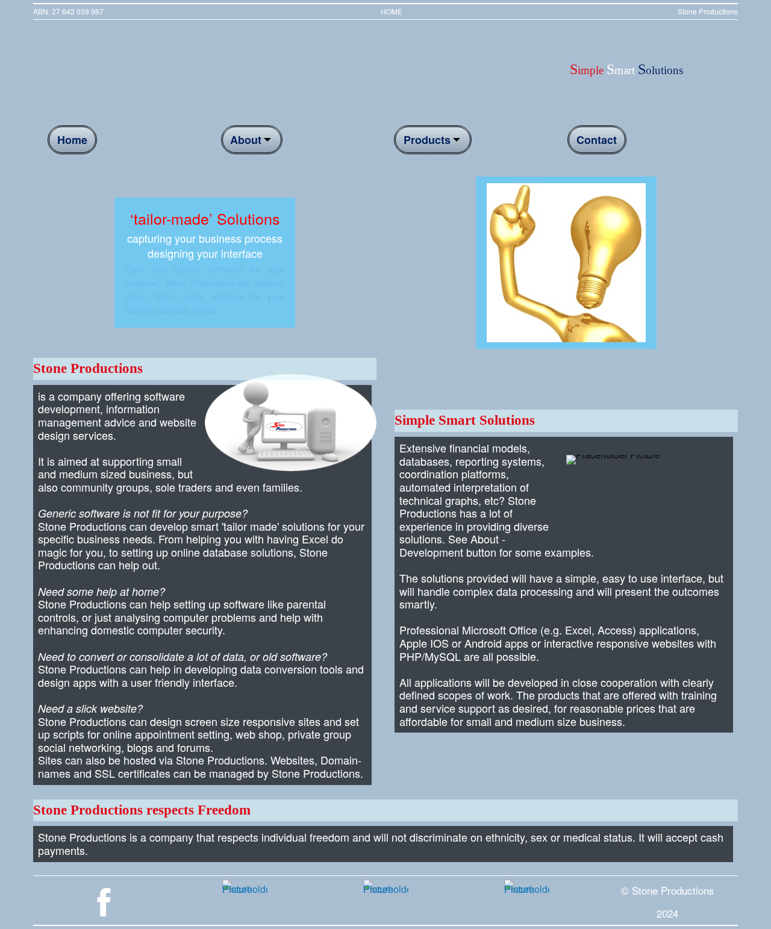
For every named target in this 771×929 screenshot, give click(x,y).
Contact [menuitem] (596, 140)
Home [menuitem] (72, 140)
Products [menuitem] (427, 140)
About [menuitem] (245, 140)
